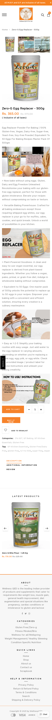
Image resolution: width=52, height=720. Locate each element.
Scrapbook (26, 671)
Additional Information (22, 465)
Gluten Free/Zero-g (26, 627)
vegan (47, 451)
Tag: (4, 447)
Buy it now (11, 421)
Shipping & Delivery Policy (26, 700)
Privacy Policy (26, 685)
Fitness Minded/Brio (26, 631)
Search (26, 696)
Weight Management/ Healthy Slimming (26, 638)
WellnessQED (36, 711)
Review (11, 469)
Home (5, 30)
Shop (26, 660)
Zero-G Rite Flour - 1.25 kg (15, 553)
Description (14, 461)
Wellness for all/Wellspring (26, 635)
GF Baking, (28, 438)
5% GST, (19, 438)
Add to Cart (13, 409)
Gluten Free (18, 442)
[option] (10, 45)
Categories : (8, 438)
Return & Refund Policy (26, 688)
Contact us (26, 667)
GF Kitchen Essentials (17, 447)
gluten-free (13, 451)
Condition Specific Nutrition (26, 642)
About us (26, 663)
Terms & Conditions (26, 692)
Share (3, 364)
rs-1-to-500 (25, 451)
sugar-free (37, 451)
